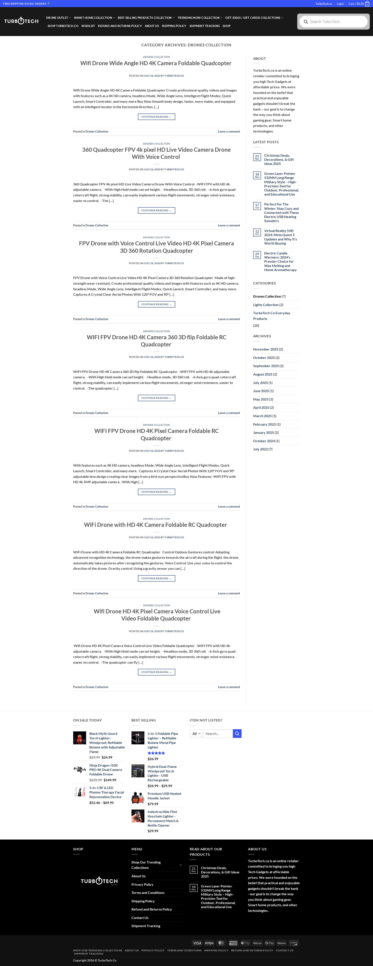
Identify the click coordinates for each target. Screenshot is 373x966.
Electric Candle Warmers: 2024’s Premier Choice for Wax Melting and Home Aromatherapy (280, 261)
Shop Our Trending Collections (146, 865)
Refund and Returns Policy (120, 26)
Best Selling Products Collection (145, 17)
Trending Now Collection (199, 17)
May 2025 (261, 399)
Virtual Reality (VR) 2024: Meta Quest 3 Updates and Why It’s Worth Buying (280, 237)
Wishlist (88, 26)
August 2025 (262, 374)
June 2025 (261, 391)
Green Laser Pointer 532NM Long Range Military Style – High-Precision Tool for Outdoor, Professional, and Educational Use (281, 183)
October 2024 (264, 441)
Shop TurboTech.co (63, 26)
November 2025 (265, 349)
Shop (227, 26)
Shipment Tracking (205, 26)
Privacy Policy (142, 884)
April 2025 (261, 407)
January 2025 (263, 432)
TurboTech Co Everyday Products (271, 315)
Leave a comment (229, 131)
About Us (152, 26)
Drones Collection (156, 56)
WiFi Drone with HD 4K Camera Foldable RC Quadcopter (156, 524)
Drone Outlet (57, 17)
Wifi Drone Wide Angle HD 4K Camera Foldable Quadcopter (156, 63)
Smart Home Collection (93, 17)
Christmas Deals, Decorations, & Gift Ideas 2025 (279, 159)
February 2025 (264, 424)
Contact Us (140, 917)
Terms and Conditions (147, 892)
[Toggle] (180, 864)
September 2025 (266, 366)
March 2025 (262, 416)
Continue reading (156, 116)
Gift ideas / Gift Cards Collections (252, 17)
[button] (340, 3)
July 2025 (260, 382)
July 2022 (260, 449)
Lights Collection (266, 305)
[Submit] (237, 733)
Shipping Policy (174, 26)
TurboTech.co (324, 3)
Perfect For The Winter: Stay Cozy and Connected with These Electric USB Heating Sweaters (281, 212)
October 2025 (264, 357)
